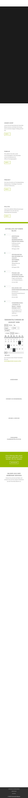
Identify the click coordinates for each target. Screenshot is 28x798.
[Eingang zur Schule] (14, 537)
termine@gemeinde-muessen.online (12, 361)
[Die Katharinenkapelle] (14, 552)
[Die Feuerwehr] (14, 647)
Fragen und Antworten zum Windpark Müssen (18, 274)
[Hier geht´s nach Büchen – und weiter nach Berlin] (14, 616)
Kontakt (14, 793)
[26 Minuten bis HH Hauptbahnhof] (14, 632)
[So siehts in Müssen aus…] (14, 491)
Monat (6, 325)
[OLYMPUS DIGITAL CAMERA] (14, 587)
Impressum (14, 791)
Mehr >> (7, 134)
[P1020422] (14, 506)
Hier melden (14, 462)
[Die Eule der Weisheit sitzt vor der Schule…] (14, 662)
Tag (14, 325)
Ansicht (7, 355)
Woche (10, 325)
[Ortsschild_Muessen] (14, 758)
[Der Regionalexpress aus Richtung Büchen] (14, 570)
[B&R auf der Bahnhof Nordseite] (14, 601)
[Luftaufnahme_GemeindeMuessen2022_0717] (14, 773)
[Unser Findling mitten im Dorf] (14, 692)
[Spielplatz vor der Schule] (14, 677)
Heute (12, 333)
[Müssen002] (14, 522)
